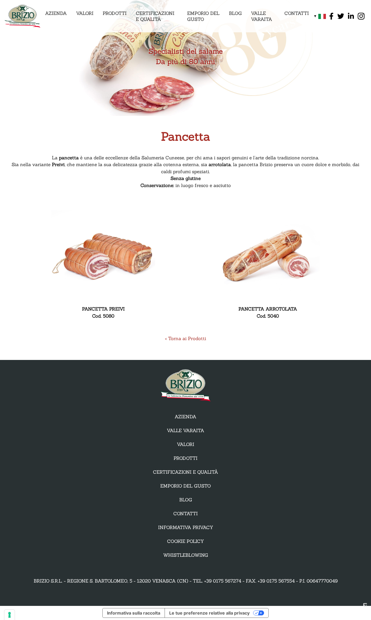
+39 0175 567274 (222, 581)
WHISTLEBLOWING (185, 555)
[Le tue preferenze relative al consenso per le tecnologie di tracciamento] (9, 615)
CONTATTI (296, 13)
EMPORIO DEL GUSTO (203, 16)
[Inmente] (364, 609)
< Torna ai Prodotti (185, 338)
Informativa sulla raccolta (133, 613)
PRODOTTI (115, 13)
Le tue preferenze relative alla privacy (209, 613)
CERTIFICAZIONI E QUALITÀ (155, 16)
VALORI (84, 13)
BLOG (235, 13)
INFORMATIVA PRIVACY (185, 527)
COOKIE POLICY (185, 541)
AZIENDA (56, 13)
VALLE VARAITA (261, 16)
